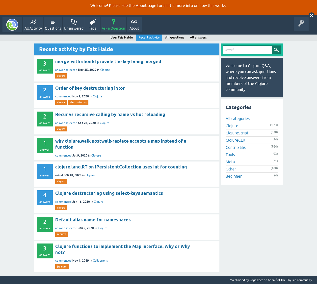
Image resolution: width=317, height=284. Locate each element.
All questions (174, 37)
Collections (100, 260)
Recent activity (148, 37)
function (62, 266)
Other (231, 169)
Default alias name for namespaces (93, 219)
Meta (230, 162)
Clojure (105, 70)
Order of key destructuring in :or (90, 88)
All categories (238, 118)
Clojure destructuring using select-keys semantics (109, 193)
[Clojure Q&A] (12, 24)
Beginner (234, 176)
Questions (53, 28)
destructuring (78, 102)
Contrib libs (236, 147)
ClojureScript (237, 133)
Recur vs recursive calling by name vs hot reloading (110, 114)
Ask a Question (113, 28)
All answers (198, 37)
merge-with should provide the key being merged (108, 61)
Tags (92, 28)
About (141, 5)
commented (63, 96)
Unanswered (73, 28)
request (61, 234)
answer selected (66, 70)
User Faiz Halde (121, 37)
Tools (230, 154)
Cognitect (256, 280)
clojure (61, 75)
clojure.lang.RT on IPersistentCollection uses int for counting (121, 166)
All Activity (33, 28)
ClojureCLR (235, 140)
